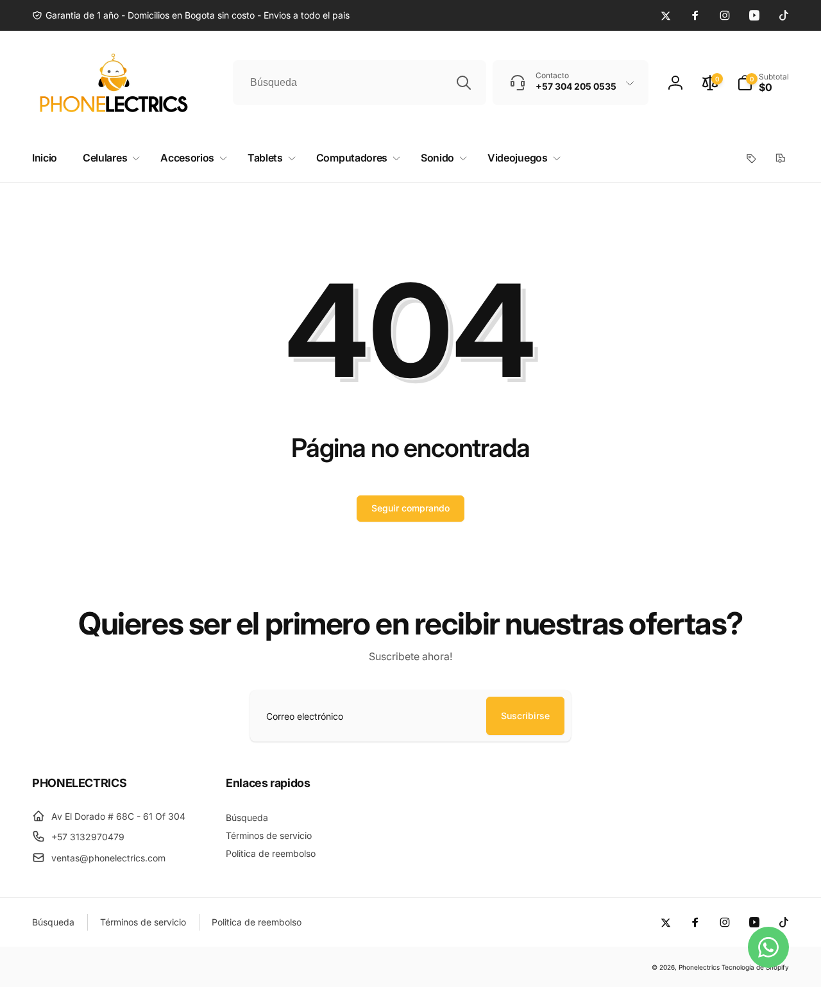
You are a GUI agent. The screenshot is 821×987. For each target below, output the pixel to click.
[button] (763, 82)
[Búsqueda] (464, 82)
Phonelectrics (699, 967)
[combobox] (359, 82)
